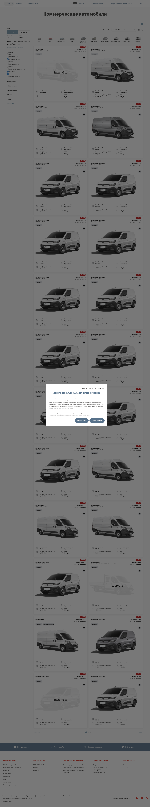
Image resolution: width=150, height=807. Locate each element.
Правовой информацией (67, 415)
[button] (94, 388)
